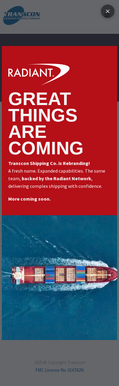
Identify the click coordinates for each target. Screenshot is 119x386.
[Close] (107, 11)
